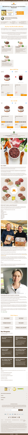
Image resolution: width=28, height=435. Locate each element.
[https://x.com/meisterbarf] (17, 417)
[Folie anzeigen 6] (18, 97)
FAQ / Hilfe (11, 434)
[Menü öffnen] (1, 3)
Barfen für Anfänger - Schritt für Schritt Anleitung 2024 (21, 338)
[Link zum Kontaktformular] (4, 0)
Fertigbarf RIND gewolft (5, 116)
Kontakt (17, 434)
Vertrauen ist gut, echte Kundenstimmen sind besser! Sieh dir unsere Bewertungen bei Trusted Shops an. (11, 18)
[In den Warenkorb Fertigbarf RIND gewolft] (10, 127)
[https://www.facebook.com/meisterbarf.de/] (13, 417)
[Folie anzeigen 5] (16, 97)
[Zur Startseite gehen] (14, 4)
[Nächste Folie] (19, 97)
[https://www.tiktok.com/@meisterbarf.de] (8, 417)
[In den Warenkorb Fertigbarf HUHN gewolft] (24, 127)
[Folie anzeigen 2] (11, 97)
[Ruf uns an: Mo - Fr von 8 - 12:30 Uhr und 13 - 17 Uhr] (2, 0)
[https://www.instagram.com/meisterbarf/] (11, 417)
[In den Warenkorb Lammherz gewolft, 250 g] (10, 95)
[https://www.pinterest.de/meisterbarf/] (19, 417)
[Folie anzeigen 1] (10, 97)
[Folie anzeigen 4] (15, 97)
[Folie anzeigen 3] (13, 97)
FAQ (1, 368)
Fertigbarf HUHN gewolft (19, 116)
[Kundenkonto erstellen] (24, 0)
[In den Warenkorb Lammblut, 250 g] (24, 95)
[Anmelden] (26, 0)
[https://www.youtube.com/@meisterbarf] (15, 417)
